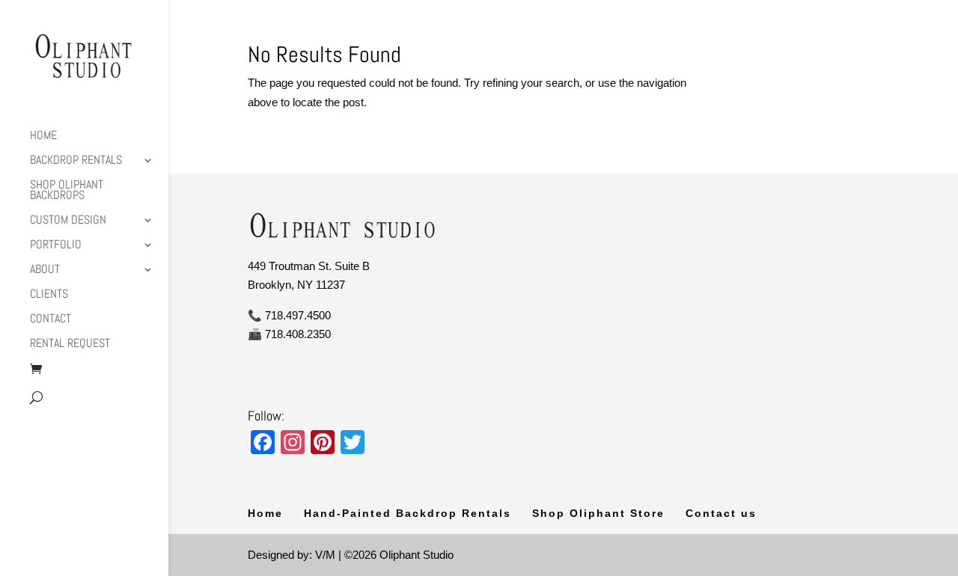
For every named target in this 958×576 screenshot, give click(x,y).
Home (43, 136)
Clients (49, 295)
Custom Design (68, 221)
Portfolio (56, 245)
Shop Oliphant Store (598, 513)
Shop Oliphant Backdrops (66, 191)
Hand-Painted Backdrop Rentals (407, 513)
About (45, 270)
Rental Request (70, 344)
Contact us (721, 513)
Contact (50, 319)
